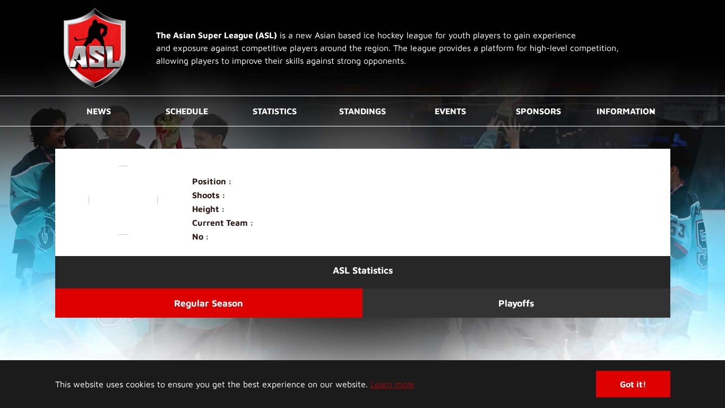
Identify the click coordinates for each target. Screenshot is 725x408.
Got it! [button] (633, 384)
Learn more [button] (392, 384)
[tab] (209, 303)
